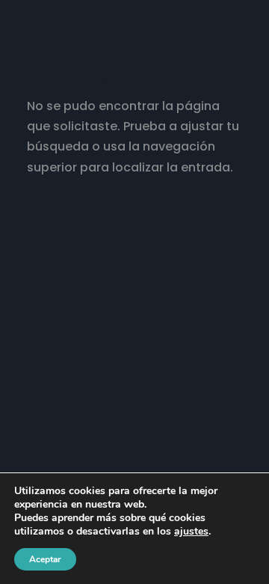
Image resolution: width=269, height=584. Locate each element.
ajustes (191, 531)
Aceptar (45, 559)
